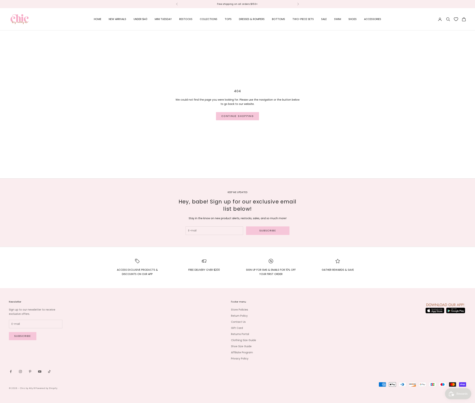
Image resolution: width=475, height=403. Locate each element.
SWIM (337, 19)
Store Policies (239, 309)
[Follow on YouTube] (40, 371)
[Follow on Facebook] (11, 371)
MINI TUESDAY (163, 19)
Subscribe (267, 230)
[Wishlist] (456, 19)
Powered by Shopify (46, 388)
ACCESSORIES (372, 19)
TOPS (228, 19)
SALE (324, 19)
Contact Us (238, 322)
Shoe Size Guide (241, 346)
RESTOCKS (185, 19)
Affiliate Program (242, 352)
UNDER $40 (140, 19)
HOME (97, 19)
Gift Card (237, 328)
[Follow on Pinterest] (30, 371)
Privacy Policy (239, 358)
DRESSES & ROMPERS (252, 19)
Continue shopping (237, 116)
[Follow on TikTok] (49, 371)
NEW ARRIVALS (117, 19)
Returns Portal (240, 334)
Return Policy (239, 316)
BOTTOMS (278, 19)
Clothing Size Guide (243, 340)
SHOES (352, 19)
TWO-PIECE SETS (303, 19)
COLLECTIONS (208, 19)
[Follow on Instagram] (20, 371)
